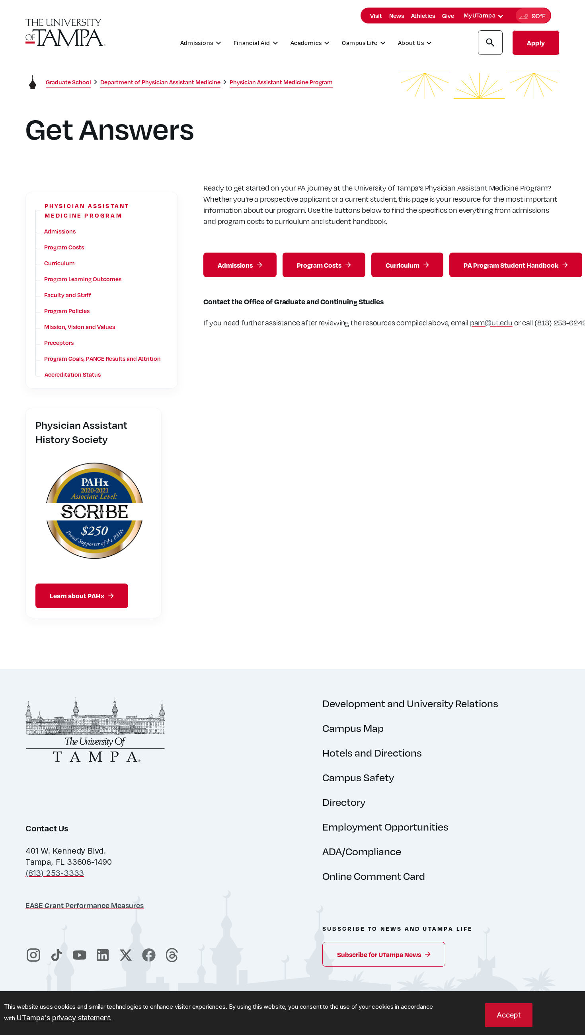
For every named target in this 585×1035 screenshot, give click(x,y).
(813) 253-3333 (54, 873)
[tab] (500, 16)
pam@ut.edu (491, 322)
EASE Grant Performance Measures (84, 905)
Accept (509, 1015)
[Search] (490, 43)
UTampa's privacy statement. (64, 1018)
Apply (536, 43)
